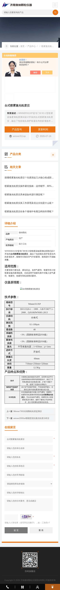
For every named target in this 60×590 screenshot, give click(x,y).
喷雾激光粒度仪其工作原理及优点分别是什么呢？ (29, 203)
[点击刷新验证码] (26, 516)
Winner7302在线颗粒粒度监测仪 (27, 411)
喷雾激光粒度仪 (48, 46)
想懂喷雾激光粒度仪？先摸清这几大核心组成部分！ (30, 177)
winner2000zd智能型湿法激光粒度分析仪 (31, 418)
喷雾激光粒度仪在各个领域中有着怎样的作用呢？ (29, 211)
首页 (22, 46)
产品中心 (31, 46)
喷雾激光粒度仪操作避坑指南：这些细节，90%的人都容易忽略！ (30, 186)
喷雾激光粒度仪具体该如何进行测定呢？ (25, 194)
